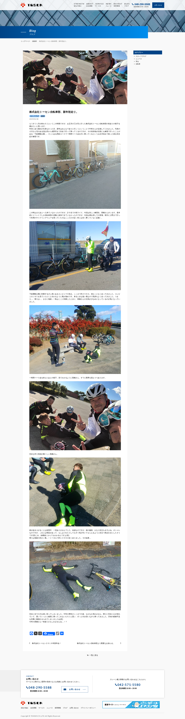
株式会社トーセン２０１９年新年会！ (46, 643)
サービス (42, 708)
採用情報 (58, 708)
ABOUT (89, 5)
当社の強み (24, 708)
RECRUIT (118, 5)
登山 (137, 61)
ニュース (139, 59)
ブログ (65, 708)
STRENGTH (79, 5)
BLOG (127, 5)
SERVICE (99, 5)
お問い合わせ (158, 5)
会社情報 (33, 708)
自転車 (138, 64)
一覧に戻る (93, 655)
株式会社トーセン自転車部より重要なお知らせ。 (96, 643)
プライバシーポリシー (88, 708)
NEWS (109, 5)
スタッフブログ (141, 56)
